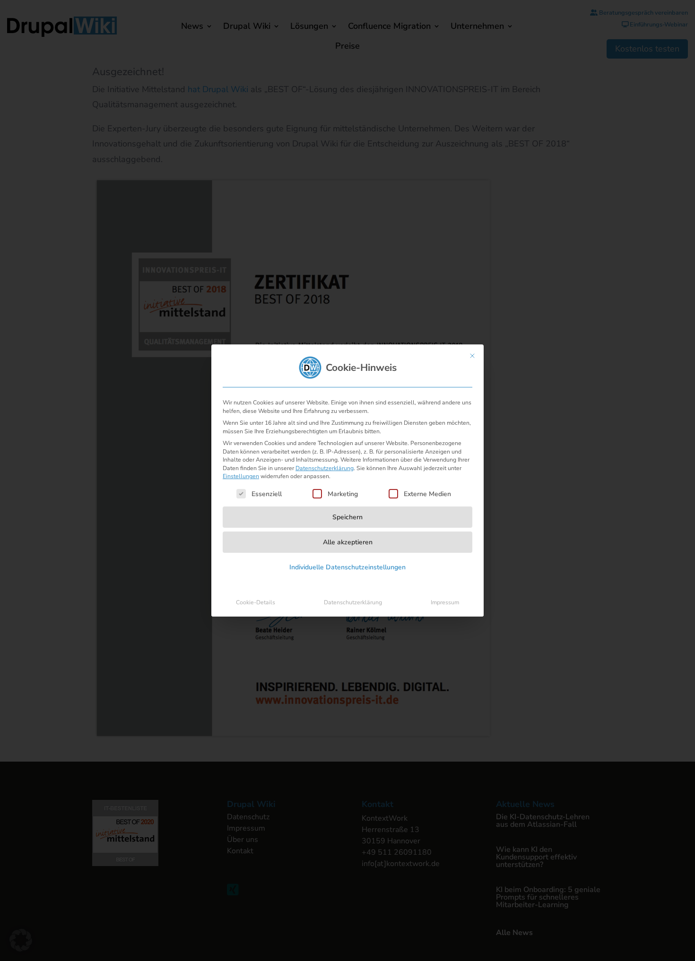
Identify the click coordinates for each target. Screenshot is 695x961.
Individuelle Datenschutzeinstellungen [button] (347, 567)
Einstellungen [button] (241, 476)
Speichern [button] (347, 517)
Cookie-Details (255, 602)
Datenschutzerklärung (324, 468)
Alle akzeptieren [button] (348, 542)
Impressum (445, 602)
